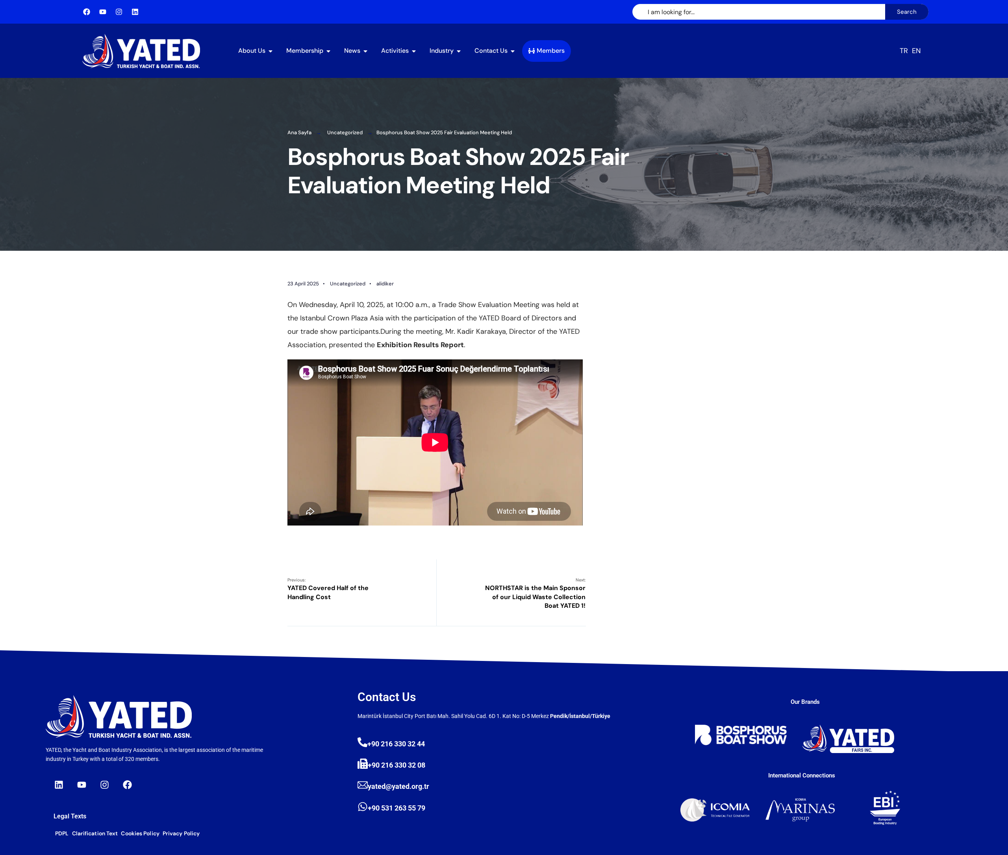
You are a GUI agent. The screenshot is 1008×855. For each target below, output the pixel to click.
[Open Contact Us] (513, 48)
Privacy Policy (181, 833)
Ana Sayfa (299, 132)
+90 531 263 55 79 (396, 808)
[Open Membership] (328, 48)
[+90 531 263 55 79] (363, 806)
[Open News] (365, 48)
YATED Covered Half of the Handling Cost (328, 589)
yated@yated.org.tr (398, 786)
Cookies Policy (140, 833)
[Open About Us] (270, 48)
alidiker (385, 283)
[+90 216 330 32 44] (362, 742)
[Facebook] (87, 12)
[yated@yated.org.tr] (363, 785)
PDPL (62, 833)
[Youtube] (103, 12)
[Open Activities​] (414, 48)
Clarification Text (95, 833)
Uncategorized (345, 132)
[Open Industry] (459, 48)
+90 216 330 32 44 (396, 744)
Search (907, 12)
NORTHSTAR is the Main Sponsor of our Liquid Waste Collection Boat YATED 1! (535, 593)
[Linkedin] (135, 12)
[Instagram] (119, 12)
